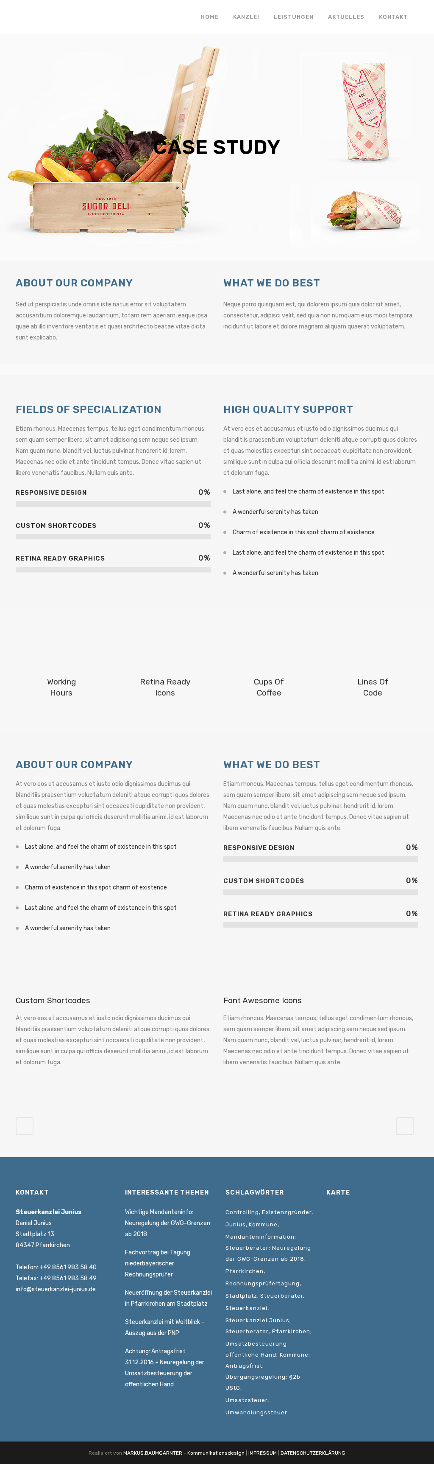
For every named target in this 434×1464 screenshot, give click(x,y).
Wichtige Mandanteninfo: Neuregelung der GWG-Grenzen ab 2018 (167, 1223)
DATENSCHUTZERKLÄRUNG (313, 1453)
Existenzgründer (287, 1212)
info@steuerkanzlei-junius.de (56, 1289)
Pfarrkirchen (244, 1271)
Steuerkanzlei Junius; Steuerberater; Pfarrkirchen (267, 1326)
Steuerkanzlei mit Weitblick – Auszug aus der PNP (165, 1327)
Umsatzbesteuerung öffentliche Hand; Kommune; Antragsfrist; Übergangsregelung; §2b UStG (267, 1366)
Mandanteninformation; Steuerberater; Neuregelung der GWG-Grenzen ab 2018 (268, 1248)
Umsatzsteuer (246, 1400)
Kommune (263, 1224)
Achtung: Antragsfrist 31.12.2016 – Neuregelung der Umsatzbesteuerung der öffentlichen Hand (164, 1368)
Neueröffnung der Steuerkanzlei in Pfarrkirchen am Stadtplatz (168, 1298)
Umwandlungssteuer (256, 1412)
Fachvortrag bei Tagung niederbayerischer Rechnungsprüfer (157, 1263)
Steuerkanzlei (246, 1308)
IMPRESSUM (262, 1453)
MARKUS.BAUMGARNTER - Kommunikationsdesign (184, 1453)
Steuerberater (281, 1296)
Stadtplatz (241, 1296)
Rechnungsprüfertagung (262, 1283)
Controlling (242, 1212)
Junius (235, 1224)
